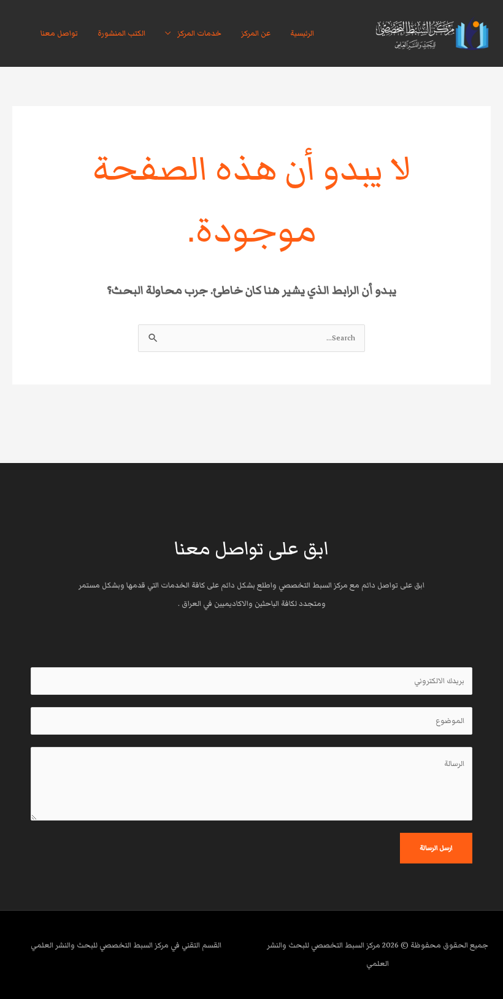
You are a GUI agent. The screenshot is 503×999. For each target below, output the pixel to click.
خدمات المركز (199, 33)
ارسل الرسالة (436, 848)
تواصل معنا (59, 33)
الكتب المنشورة (121, 33)
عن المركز (256, 33)
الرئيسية (302, 33)
